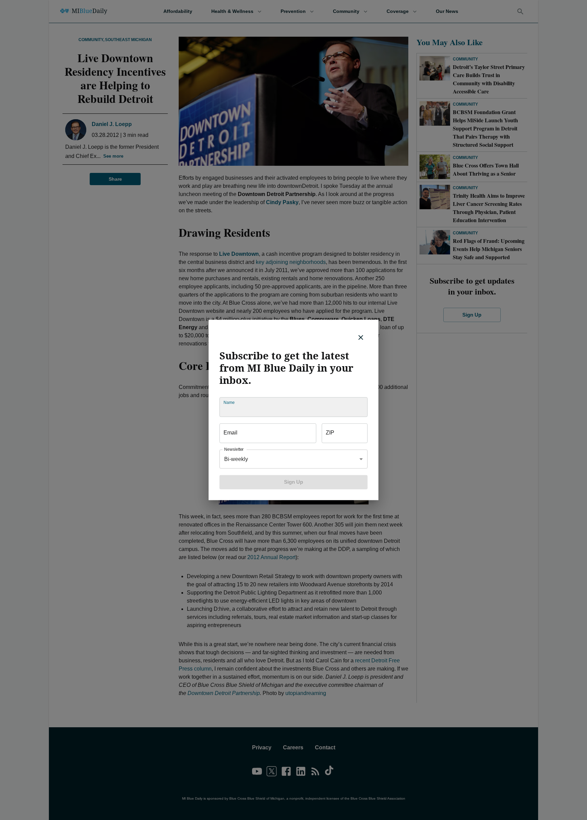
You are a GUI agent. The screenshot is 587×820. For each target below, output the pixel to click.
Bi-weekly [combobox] (236, 459)
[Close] (361, 337)
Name (229, 402)
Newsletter (234, 449)
